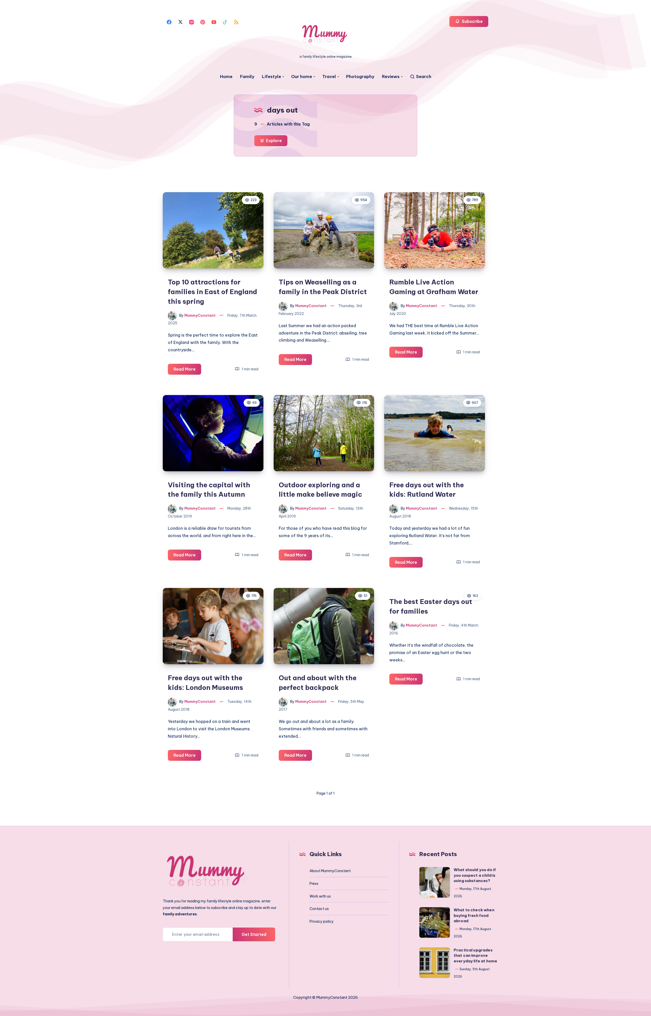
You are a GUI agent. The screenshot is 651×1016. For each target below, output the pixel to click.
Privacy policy (321, 921)
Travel (329, 76)
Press (313, 883)
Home (226, 76)
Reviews (391, 76)
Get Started (254, 934)
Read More (187, 370)
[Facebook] (169, 21)
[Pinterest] (202, 21)
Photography (360, 76)
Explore (273, 140)
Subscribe (472, 21)
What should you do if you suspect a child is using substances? (475, 875)
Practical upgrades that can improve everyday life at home (475, 956)
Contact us (319, 908)
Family (247, 76)
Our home (301, 76)
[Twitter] (180, 21)
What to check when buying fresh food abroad (474, 915)
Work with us (320, 896)
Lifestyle (271, 76)
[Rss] (236, 21)
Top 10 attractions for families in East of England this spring (212, 291)
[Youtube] (214, 21)
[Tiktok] (225, 21)
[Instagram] (191, 21)
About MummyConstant (330, 871)
